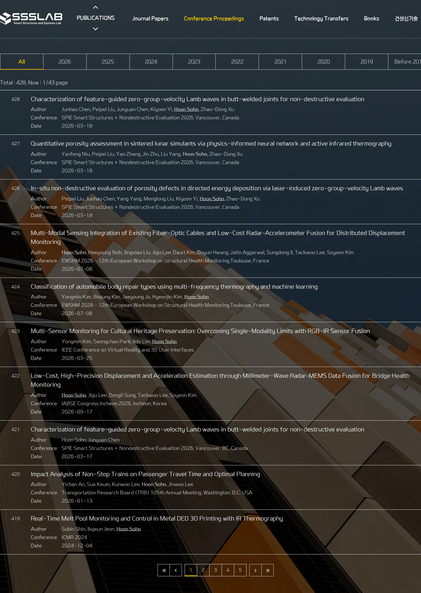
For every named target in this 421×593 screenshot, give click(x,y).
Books (371, 18)
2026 (65, 62)
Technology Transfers (321, 18)
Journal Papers (151, 18)
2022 (237, 62)
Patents (269, 18)
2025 (108, 62)
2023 (194, 62)
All (21, 62)
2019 (367, 62)
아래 (95, 28)
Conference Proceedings (214, 18)
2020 (323, 62)
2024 (151, 62)
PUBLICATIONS (96, 18)
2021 (280, 62)
